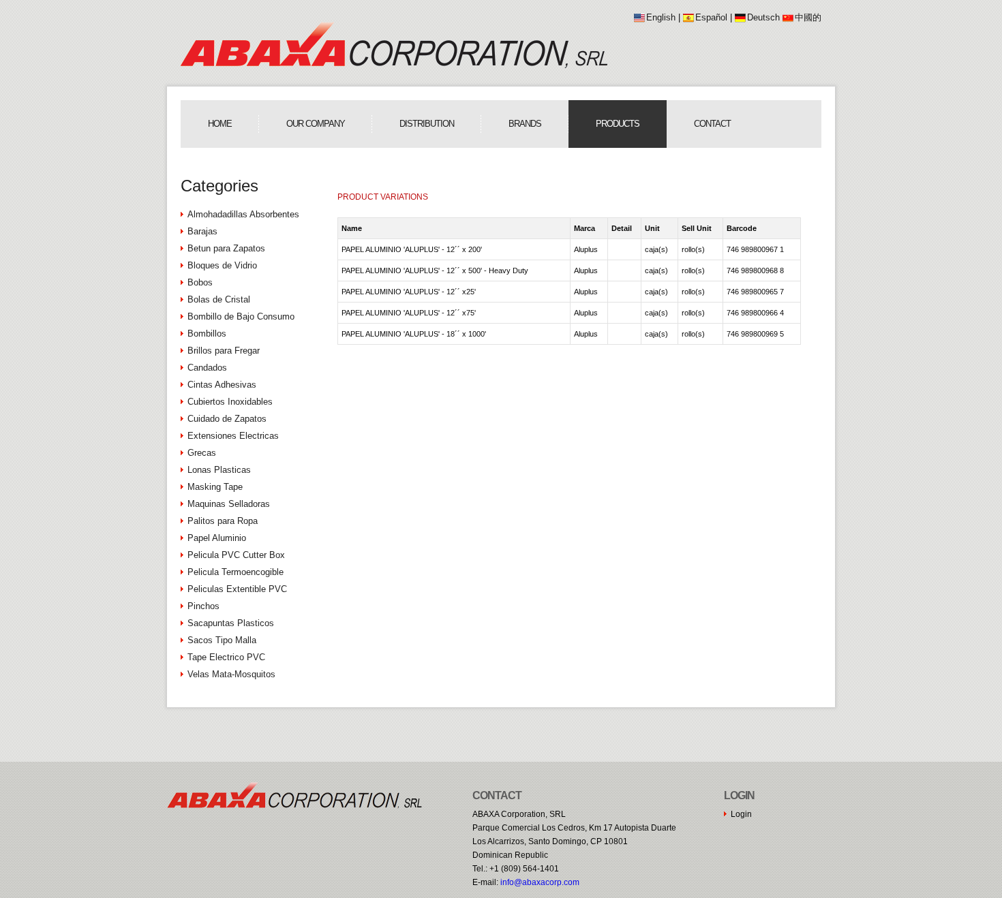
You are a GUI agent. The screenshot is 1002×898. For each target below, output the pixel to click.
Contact (712, 124)
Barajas (202, 231)
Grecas (201, 453)
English (660, 17)
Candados (207, 367)
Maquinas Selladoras (228, 504)
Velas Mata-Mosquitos (231, 674)
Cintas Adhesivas (221, 385)
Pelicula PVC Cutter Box (236, 555)
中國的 (808, 17)
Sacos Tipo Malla (221, 640)
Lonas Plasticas (219, 470)
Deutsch (763, 17)
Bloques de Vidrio (222, 265)
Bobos (200, 282)
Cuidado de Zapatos (227, 419)
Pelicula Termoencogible (235, 572)
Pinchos (203, 606)
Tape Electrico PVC (226, 657)
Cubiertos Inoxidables (230, 402)
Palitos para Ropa (222, 521)
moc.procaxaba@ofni (539, 882)
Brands (524, 124)
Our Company (315, 124)
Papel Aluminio (216, 538)
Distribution (426, 124)
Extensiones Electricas (233, 436)
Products (617, 124)
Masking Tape (215, 487)
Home (220, 124)
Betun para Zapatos (226, 248)
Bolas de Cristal (218, 299)
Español (711, 17)
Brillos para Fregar (223, 350)
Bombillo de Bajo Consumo (240, 316)
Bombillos (206, 333)
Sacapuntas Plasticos (230, 623)
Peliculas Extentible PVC (237, 589)
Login (741, 814)
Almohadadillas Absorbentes (243, 214)
